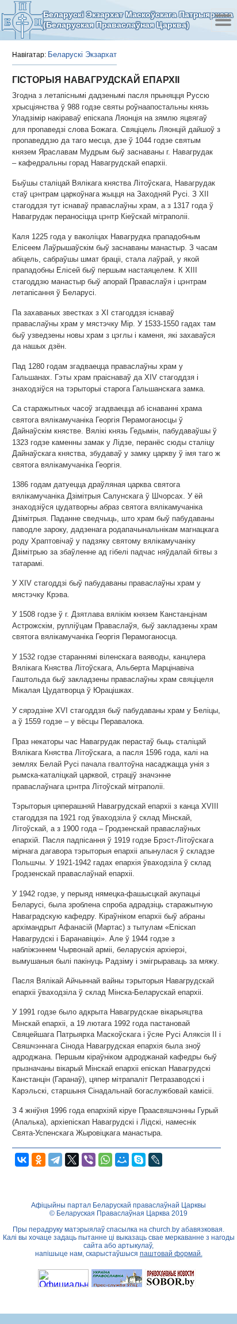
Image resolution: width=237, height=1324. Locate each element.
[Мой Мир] (122, 1160)
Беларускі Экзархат (82, 54)
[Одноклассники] (38, 1160)
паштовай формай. (171, 1254)
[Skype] (139, 1160)
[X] (72, 1160)
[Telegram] (55, 1160)
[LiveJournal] (155, 1160)
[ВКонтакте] (22, 1160)
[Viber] (88, 1160)
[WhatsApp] (105, 1160)
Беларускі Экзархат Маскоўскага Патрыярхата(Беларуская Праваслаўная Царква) (138, 19)
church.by (164, 1229)
